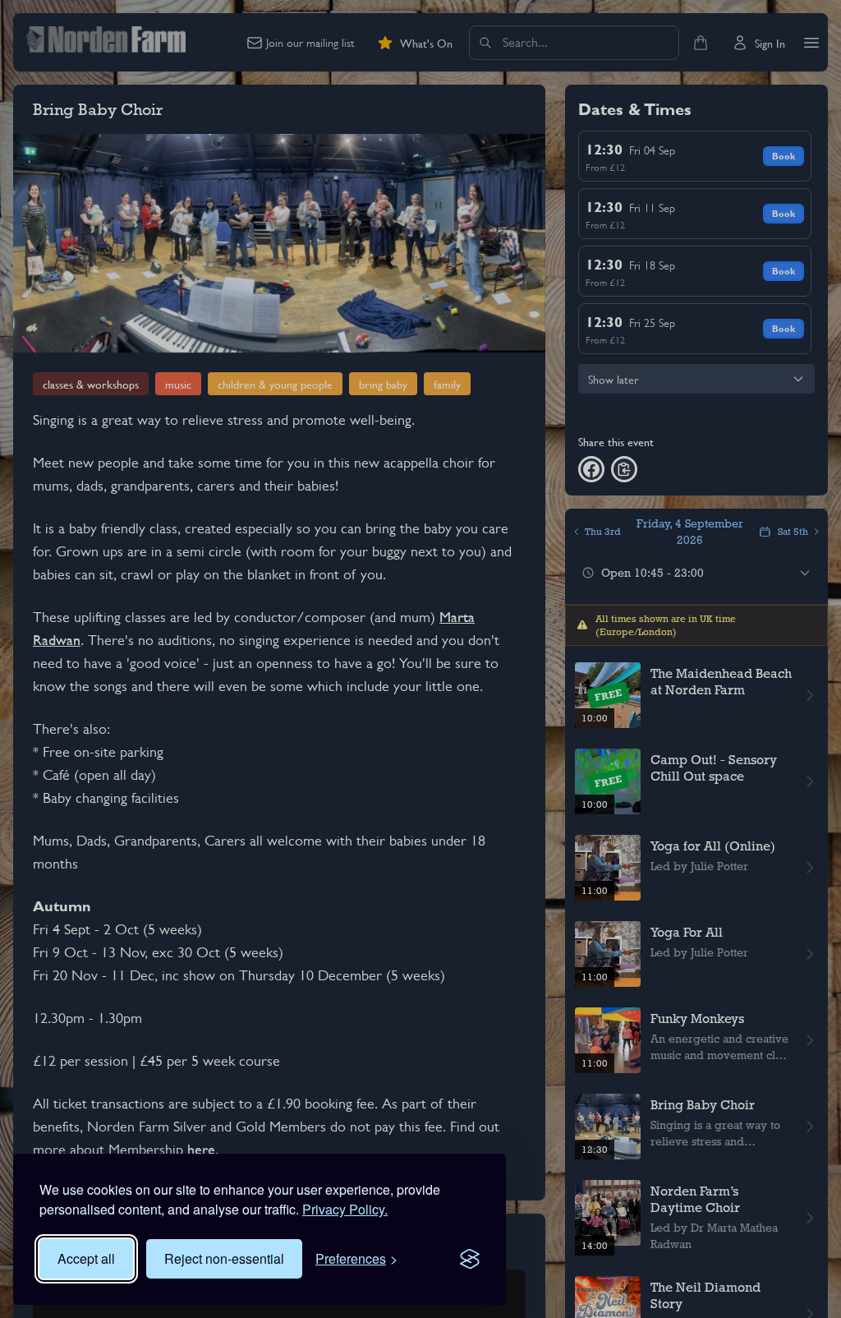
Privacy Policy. (345, 1209)
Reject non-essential (224, 1258)
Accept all (86, 1258)
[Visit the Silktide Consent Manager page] (470, 1259)
